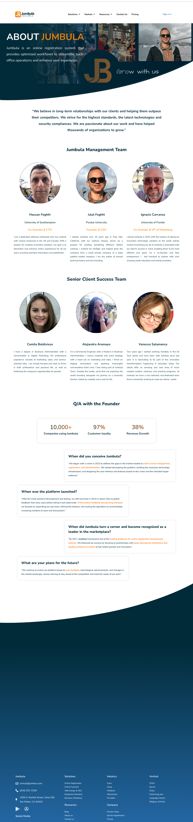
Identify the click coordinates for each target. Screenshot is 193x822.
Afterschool (112, 794)
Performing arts (156, 794)
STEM (152, 783)
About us (69, 815)
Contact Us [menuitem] (122, 14)
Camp (109, 787)
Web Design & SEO (73, 790)
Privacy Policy (113, 811)
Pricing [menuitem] (135, 14)
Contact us (69, 819)
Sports (152, 787)
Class (109, 783)
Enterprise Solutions (74, 794)
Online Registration (73, 783)
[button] (79, 14)
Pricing (110, 819)
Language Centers (157, 798)
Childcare (111, 790)
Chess (152, 790)
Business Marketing (73, 798)
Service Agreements (115, 815)
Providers (111, 798)
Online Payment (72, 787)
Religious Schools (157, 801)
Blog (67, 811)
